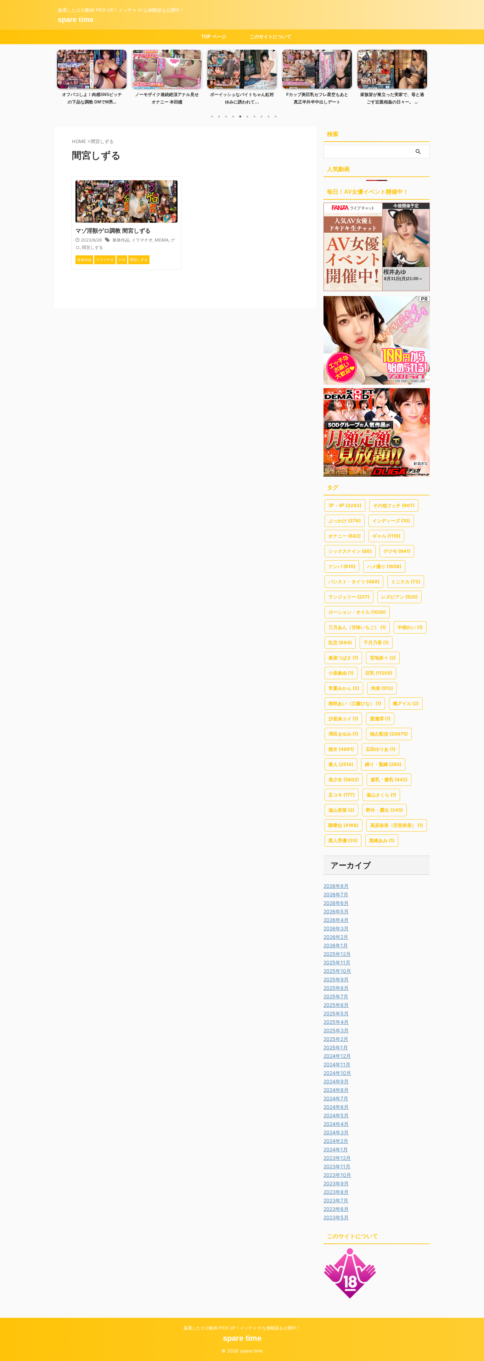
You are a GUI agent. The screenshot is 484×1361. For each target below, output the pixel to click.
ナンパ (341, 566)
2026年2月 (335, 937)
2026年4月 (336, 920)
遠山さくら (381, 795)
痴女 (341, 749)
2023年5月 (336, 1217)
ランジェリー (349, 597)
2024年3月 (336, 1132)
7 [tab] (254, 116)
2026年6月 (336, 903)
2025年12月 (337, 954)
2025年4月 (336, 1022)
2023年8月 (336, 1192)
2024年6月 (336, 1107)
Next (420, 75)
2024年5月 (336, 1115)
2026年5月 (336, 911)
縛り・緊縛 (383, 764)
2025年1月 (335, 1047)
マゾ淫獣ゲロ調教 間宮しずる (113, 231)
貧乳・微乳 (389, 779)
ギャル (386, 536)
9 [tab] (268, 116)
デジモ (396, 551)
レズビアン (399, 597)
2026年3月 (336, 928)
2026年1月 (335, 945)
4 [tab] (233, 116)
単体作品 (120, 240)
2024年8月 (336, 1090)
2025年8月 (336, 988)
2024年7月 (335, 1098)
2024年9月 (336, 1081)
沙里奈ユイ (343, 718)
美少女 (343, 779)
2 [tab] (219, 116)
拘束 (382, 688)
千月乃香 (376, 642)
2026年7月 (335, 894)
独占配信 (389, 734)
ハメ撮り (384, 566)
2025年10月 (337, 971)
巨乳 (378, 673)
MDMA (162, 240)
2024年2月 (335, 1141)
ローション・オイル (357, 612)
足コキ (341, 795)
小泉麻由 (341, 673)
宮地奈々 (383, 657)
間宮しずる (92, 247)
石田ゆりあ (380, 749)
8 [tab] (261, 116)
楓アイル (406, 703)
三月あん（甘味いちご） (357, 627)
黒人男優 (343, 840)
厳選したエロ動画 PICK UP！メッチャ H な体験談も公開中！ (242, 1328)
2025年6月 (336, 1005)
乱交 (340, 642)
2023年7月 (335, 1200)
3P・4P (344, 505)
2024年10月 (337, 1073)
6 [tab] (247, 116)
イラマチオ (142, 240)
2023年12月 (337, 1158)
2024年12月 (337, 1056)
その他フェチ (394, 505)
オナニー (344, 536)
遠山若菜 (341, 810)
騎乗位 (343, 825)
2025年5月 (336, 1013)
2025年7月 (335, 996)
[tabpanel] (91, 79)
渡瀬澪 (380, 718)
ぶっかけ (344, 520)
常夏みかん (343, 688)
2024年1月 (335, 1149)
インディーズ (391, 520)
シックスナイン (350, 551)
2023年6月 (336, 1209)
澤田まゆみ (343, 734)
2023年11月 (336, 1166)
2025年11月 (336, 962)
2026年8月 (336, 886)
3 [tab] (226, 116)
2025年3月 (336, 1030)
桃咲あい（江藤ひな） (354, 703)
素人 (340, 764)
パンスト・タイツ (353, 581)
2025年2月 (335, 1039)
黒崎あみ (381, 840)
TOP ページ (213, 36)
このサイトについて (270, 36)
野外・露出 (384, 810)
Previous (63, 75)
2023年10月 (337, 1175)
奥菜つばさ (343, 657)
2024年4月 (336, 1124)
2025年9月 (336, 979)
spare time (76, 19)
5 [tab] (240, 116)
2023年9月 (336, 1183)
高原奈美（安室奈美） (396, 825)
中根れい (410, 627)
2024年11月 (336, 1064)
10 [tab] (275, 116)
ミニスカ (405, 581)
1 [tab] (211, 116)
